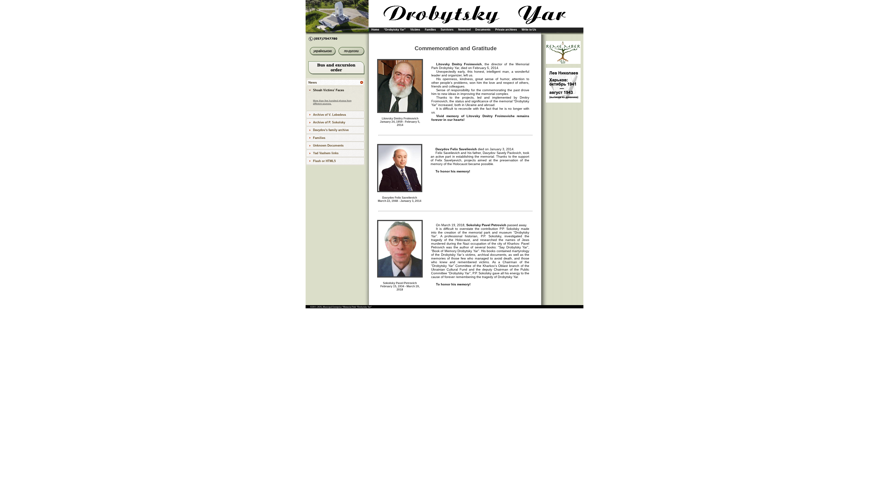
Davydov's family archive (331, 130)
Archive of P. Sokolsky (329, 122)
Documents (483, 29)
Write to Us (529, 29)
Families (430, 29)
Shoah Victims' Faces (328, 90)
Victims (415, 29)
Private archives (506, 29)
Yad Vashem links (325, 153)
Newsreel (464, 29)
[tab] (335, 90)
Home (375, 29)
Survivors (447, 29)
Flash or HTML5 (324, 161)
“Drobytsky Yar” (395, 29)
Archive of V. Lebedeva (329, 114)
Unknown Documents (328, 145)
